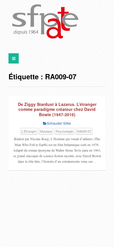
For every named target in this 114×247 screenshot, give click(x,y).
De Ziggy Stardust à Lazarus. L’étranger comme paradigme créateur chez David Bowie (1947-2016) (57, 109)
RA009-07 (84, 131)
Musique (46, 131)
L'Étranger (29, 131)
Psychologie (64, 131)
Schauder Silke (59, 123)
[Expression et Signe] (45, 21)
